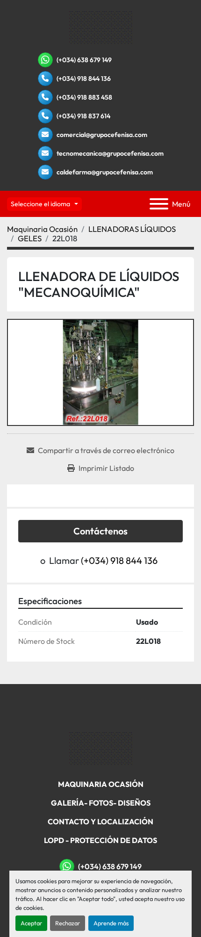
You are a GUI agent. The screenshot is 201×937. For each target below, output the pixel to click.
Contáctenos (100, 531)
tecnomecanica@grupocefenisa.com (110, 153)
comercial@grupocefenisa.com (102, 134)
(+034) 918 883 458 (84, 97)
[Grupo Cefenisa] (100, 748)
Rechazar (67, 923)
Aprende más (111, 923)
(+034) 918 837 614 (83, 116)
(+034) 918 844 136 (84, 78)
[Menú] (159, 203)
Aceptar (31, 923)
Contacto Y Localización (100, 821)
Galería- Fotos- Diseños (101, 802)
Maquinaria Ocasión (101, 784)
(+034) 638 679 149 (84, 60)
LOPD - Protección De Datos (100, 840)
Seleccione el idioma (40, 204)
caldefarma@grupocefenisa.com (105, 172)
